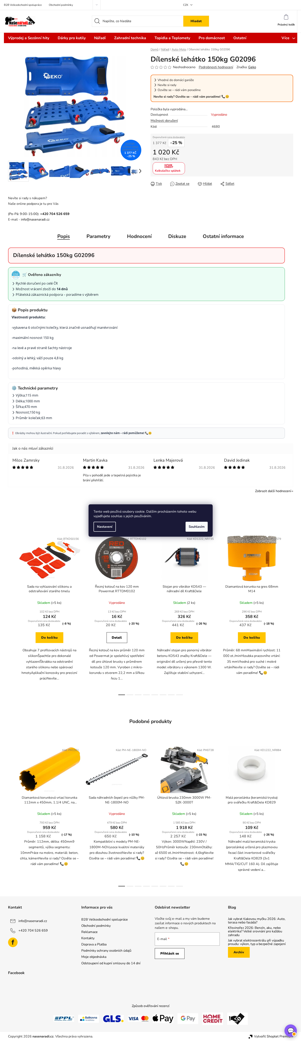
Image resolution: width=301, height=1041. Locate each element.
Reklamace (89, 932)
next (290, 613)
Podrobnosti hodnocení (216, 67)
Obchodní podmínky (61, 5)
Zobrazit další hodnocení (273, 491)
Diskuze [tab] (177, 236)
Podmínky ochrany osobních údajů (106, 950)
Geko (252, 67)
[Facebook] (13, 942)
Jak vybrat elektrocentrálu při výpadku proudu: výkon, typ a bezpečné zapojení (257, 942)
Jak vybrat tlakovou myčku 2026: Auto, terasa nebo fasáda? (256, 921)
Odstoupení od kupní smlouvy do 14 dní (110, 963)
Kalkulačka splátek (168, 171)
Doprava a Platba (94, 944)
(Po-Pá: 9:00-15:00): (39, 214)
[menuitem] (28, 38)
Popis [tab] (63, 236)
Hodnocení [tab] (139, 236)
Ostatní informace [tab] (223, 236)
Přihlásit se (169, 953)
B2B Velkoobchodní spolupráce (23, 5)
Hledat (196, 21)
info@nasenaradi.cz (35, 219)
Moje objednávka (93, 957)
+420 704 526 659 (33, 930)
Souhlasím (197, 526)
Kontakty (88, 938)
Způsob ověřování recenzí (150, 1006)
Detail (117, 637)
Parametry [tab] (98, 236)
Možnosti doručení (164, 120)
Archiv (239, 952)
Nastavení (104, 526)
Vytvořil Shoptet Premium (273, 1036)
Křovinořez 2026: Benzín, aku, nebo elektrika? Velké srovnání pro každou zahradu (255, 931)
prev (11, 613)
